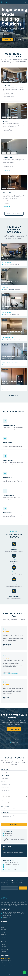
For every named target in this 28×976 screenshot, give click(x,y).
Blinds (2, 927)
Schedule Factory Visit (7, 965)
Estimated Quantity (6, 806)
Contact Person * (5, 775)
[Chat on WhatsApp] (24, 972)
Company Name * (5, 769)
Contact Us (19, 39)
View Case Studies (6, 962)
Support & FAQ (4, 949)
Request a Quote (14, 729)
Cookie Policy (21, 974)
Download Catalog (14, 734)
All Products (3, 934)
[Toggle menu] (25, 2)
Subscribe (23, 888)
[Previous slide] (2, 24)
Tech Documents (5, 937)
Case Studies (4, 946)
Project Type (4, 800)
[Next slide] (25, 24)
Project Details (5, 812)
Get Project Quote (7, 39)
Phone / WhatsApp (5, 787)
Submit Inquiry (14, 824)
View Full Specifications (13, 213)
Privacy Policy (7, 974)
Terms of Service (14, 974)
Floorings (3, 932)
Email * (3, 781)
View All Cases (13, 395)
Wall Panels (3, 929)
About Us (3, 944)
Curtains (3, 924)
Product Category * (6, 794)
